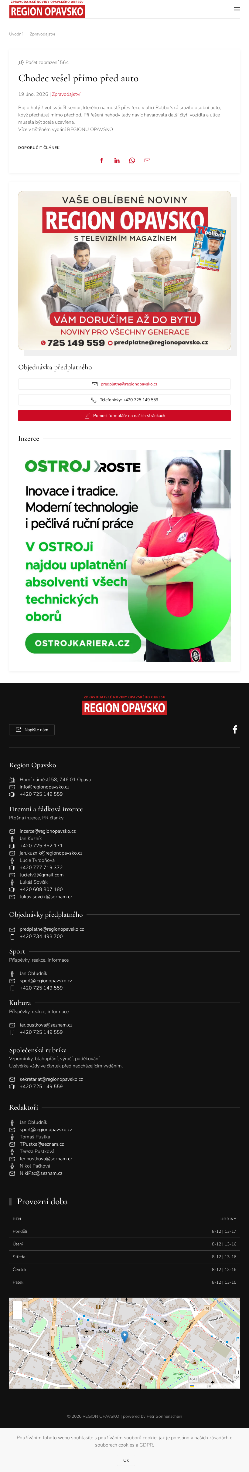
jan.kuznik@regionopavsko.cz (51, 853)
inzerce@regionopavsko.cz (48, 831)
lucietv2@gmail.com (42, 875)
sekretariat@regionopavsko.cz (51, 1079)
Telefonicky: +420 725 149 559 (129, 400)
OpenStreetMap (225, 1385)
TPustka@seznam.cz (42, 1144)
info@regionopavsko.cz (44, 787)
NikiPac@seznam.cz (41, 1173)
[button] (237, 9)
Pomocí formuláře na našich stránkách (129, 415)
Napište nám (36, 730)
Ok (126, 1460)
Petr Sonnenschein (164, 1416)
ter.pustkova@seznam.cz (46, 1025)
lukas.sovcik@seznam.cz (46, 896)
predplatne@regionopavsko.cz (129, 384)
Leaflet (200, 1385)
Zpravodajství (66, 94)
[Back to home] (47, 9)
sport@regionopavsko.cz (46, 980)
